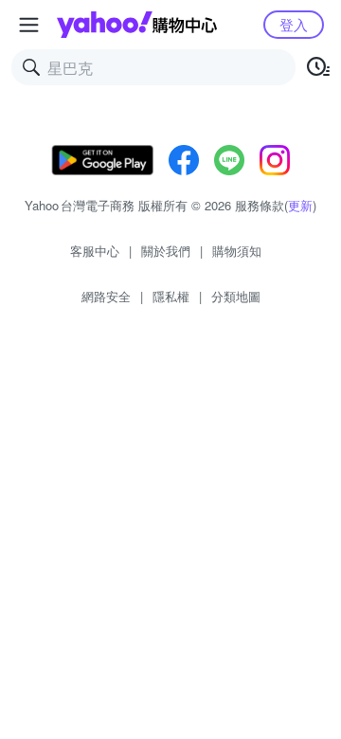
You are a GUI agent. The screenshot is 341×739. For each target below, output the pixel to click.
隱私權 (171, 296)
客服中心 (94, 251)
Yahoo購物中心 (137, 24)
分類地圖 (235, 296)
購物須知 (236, 251)
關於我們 (165, 251)
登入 (293, 24)
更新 (300, 205)
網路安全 (106, 296)
